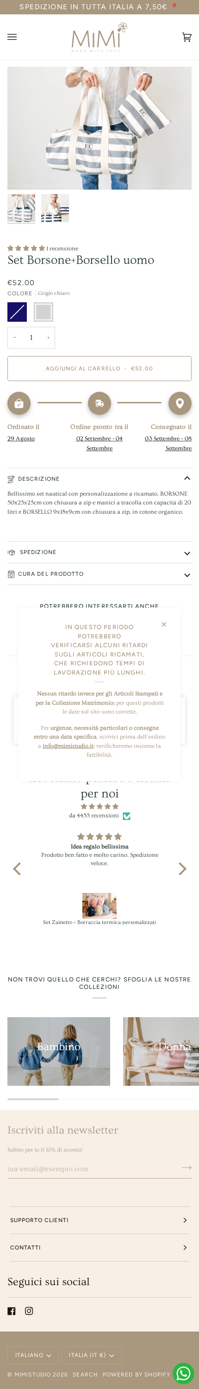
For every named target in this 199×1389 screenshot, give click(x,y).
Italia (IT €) (87, 1355)
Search (85, 1374)
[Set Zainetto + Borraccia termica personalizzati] (99, 906)
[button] (18, 868)
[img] (99, 807)
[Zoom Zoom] (99, 128)
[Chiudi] (167, 620)
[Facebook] (11, 1311)
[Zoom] (25, 172)
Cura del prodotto (51, 574)
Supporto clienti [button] (39, 1220)
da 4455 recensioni (94, 815)
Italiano (29, 1355)
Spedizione (37, 552)
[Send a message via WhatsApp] (183, 1373)
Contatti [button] (25, 1247)
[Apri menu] (21, 37)
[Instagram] (29, 1311)
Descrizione (39, 479)
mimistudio (32, 1374)
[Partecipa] (184, 1167)
